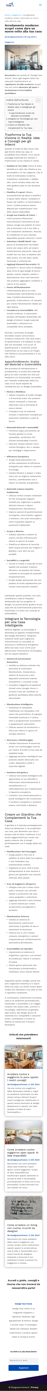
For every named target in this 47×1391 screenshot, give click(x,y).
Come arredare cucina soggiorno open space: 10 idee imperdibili (22, 1152)
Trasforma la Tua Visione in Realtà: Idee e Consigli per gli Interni (21, 107)
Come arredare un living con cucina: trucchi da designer (22, 1228)
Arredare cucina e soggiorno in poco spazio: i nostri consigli (23, 1077)
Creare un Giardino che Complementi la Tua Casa (20, 126)
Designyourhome (15, 37)
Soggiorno (16, 15)
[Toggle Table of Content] (37, 100)
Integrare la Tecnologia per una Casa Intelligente (22, 120)
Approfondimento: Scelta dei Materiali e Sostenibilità (22, 114)
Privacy (34, 1387)
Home (7, 15)
